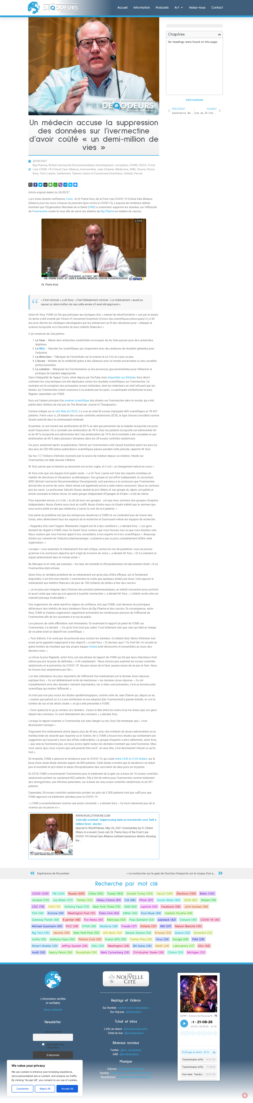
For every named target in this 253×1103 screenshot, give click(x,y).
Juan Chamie (105, 169)
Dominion (203, 932)
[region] (45, 1078)
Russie (76, 893)
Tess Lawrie (47, 173)
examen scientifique (77, 400)
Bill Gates (142, 945)
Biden (207, 893)
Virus (162, 939)
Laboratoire (183, 945)
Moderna (109, 926)
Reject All (45, 1088)
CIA (130, 900)
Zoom (69, 199)
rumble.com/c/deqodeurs (133, 1007)
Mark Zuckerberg (115, 952)
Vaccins (61, 932)
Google (180, 939)
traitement (64, 173)
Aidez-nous (197, 7)
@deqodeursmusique (131, 1068)
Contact (217, 7)
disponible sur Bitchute (121, 377)
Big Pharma (40, 165)
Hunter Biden (168, 900)
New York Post (86, 932)
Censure (188, 919)
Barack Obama (138, 932)
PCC (72, 926)
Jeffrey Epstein (74, 945)
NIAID (162, 945)
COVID (134, 165)
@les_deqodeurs (131, 1050)
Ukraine (40, 900)
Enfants (148, 926)
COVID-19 (210, 919)
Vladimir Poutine (178, 913)
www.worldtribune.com (93, 815)
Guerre (182, 932)
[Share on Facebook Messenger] (75, 185)
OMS (133, 169)
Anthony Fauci (76, 906)
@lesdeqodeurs (134, 1033)
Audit (38, 952)
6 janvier (71, 919)
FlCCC (143, 165)
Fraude (129, 926)
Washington (118, 945)
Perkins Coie (90, 939)
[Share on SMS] (50, 185)
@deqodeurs (134, 1012)
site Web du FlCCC (66, 411)
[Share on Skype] (70, 185)
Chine (95, 893)
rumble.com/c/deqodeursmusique (131, 1073)
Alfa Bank (112, 932)
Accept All (67, 1088)
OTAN (89, 926)
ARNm (130, 913)
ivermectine (40, 211)
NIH (165, 926)
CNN (54, 906)
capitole (149, 906)
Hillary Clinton (109, 900)
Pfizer (146, 900)
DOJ (204, 945)
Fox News (93, 919)
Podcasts (162, 7)
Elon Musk (151, 913)
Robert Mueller (45, 945)
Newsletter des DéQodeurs (55, 1046)
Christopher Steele (148, 952)
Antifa (39, 939)
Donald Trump (140, 893)
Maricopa (116, 919)
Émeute (163, 932)
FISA (198, 939)
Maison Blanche (188, 926)
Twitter (85, 900)
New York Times (106, 906)
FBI (58, 893)
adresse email (53, 1031)
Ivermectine (88, 169)
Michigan (196, 952)
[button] (219, 34)
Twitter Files (141, 939)
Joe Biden (63, 900)
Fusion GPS (115, 939)
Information (142, 7)
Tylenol (76, 173)
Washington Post (81, 913)
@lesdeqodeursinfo (136, 1029)
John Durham (196, 906)
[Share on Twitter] (40, 185)
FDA (38, 913)
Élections (186, 893)
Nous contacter (53, 1009)
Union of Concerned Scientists (102, 173)
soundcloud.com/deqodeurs (134, 1077)
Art (177, 7)
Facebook (171, 906)
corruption (121, 165)
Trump (115, 893)
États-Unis (109, 913)
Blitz (42, 348)
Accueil (122, 7)
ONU (97, 945)
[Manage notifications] (245, 1095)
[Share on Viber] (60, 185)
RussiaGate (86, 952)
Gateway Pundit (45, 919)
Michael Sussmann (47, 926)
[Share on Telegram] (65, 185)
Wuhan (208, 900)
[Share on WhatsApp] (55, 185)
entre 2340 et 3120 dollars (131, 758)
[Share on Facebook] (35, 185)
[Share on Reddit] (45, 185)
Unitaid (128, 173)
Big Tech (41, 932)
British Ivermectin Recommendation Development (81, 165)
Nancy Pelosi (60, 952)
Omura (141, 169)
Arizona (56, 913)
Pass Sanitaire (141, 919)
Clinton (175, 952)
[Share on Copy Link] (30, 185)
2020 (190, 900)
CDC (38, 906)
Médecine (121, 169)
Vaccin (138, 173)
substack (167, 919)
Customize (23, 1088)
